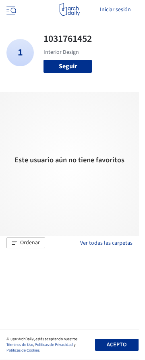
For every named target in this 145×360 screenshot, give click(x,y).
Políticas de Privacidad (54, 345)
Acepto (116, 345)
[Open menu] (10, 9)
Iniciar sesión (115, 9)
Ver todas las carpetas (106, 243)
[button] (25, 243)
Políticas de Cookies (22, 350)
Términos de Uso (19, 345)
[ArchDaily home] (69, 9)
